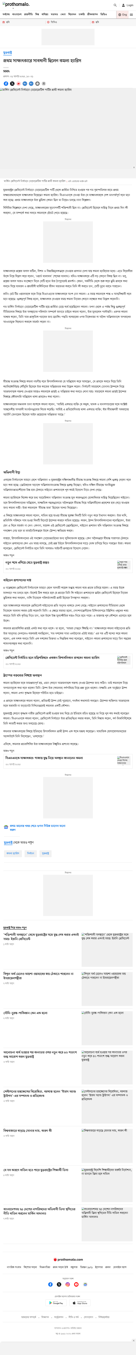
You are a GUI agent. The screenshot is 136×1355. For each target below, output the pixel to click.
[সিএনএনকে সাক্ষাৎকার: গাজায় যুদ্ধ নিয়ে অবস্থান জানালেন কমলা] (124, 760)
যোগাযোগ (88, 1317)
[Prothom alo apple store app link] (80, 1303)
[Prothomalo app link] (56, 1303)
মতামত (54, 14)
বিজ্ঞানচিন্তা (45, 1267)
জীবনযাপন (92, 14)
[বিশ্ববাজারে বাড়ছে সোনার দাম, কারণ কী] (107, 1146)
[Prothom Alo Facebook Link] (52, 1285)
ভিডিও (104, 14)
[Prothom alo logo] (68, 1260)
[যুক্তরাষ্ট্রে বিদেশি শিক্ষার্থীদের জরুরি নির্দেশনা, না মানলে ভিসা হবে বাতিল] (107, 1185)
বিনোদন (72, 14)
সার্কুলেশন (58, 1317)
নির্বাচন (30, 853)
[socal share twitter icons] (13, 85)
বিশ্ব (37, 14)
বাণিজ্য (45, 14)
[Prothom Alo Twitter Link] (60, 1285)
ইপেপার (99, 1267)
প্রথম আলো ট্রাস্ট (60, 1267)
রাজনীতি (28, 14)
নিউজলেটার (104, 1317)
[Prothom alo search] (115, 5)
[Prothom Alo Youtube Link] (78, 1285)
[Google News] (85, 1285)
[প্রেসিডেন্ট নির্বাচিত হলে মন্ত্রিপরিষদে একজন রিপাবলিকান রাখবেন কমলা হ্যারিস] (124, 660)
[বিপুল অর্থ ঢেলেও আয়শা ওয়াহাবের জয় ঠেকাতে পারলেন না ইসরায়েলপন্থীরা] (107, 989)
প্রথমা (108, 1267)
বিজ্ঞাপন (45, 1317)
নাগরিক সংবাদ (14, 1267)
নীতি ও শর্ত (74, 1317)
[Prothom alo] (17, 5)
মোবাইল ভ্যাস (120, 1267)
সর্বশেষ (6, 14)
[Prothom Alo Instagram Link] (69, 1285)
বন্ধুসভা (74, 1267)
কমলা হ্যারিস (13, 853)
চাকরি (82, 14)
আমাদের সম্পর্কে (28, 1317)
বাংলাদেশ (17, 14)
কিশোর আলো (30, 1267)
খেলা (63, 14)
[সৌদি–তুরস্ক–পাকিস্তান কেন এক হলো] (107, 1028)
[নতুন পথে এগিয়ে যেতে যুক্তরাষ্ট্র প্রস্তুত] (124, 565)
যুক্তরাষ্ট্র (7, 53)
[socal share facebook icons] (6, 85)
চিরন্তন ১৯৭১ (86, 1267)
